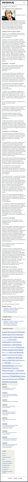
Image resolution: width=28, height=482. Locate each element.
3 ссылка (20, 478)
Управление (15, 376)
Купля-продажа (8, 350)
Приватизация (7, 368)
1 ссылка (10, 478)
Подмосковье (18, 365)
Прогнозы (15, 368)
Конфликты (20, 347)
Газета (4, 453)
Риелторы (20, 370)
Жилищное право (6, 465)
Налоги (19, 355)
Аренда (13, 332)
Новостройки (6, 360)
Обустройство (17, 360)
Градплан (21, 332)
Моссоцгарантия (12, 355)
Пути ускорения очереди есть (10, 310)
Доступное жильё (16, 337)
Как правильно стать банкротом (11, 401)
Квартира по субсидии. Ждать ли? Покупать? (14, 308)
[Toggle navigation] (24, 2)
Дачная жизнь (7, 334)
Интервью (17, 345)
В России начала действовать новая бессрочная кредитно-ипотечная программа (9, 446)
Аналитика (6, 332)
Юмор (22, 379)
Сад (3, 373)
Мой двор (12, 352)
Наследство (4, 357)
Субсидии (22, 373)
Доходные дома (5, 339)
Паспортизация (17, 363)
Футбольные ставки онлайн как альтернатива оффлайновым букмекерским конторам (10, 426)
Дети (14, 334)
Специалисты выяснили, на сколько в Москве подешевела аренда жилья (9, 413)
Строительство (11, 373)
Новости (4, 384)
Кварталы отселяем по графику (11, 309)
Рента (15, 370)
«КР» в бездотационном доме (10, 312)
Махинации (18, 350)
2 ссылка (15, 478)
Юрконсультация (9, 382)
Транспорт (5, 376)
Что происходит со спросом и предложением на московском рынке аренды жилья (10, 395)
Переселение (8, 366)
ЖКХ (4, 459)
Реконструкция (8, 370)
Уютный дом (5, 469)
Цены (23, 376)
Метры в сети (5, 352)
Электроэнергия (13, 379)
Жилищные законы (6, 457)
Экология (5, 379)
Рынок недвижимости (7, 461)
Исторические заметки (9, 347)
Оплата (7, 363)
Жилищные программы (7, 463)
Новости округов (14, 357)
